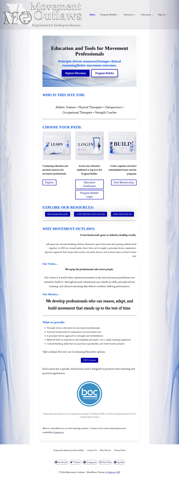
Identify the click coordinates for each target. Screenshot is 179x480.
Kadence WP (114, 472)
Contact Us (92, 450)
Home (92, 14)
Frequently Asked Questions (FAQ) (68, 450)
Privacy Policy (120, 450)
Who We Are (105, 450)
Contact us (58, 432)
